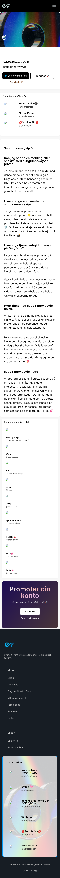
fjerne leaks (14, 704)
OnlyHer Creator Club (19, 691)
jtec (35, 870)
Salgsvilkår (14, 740)
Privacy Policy (15, 747)
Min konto (13, 684)
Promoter (13, 711)
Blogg (11, 677)
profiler (11, 718)
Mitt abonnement (17, 698)
